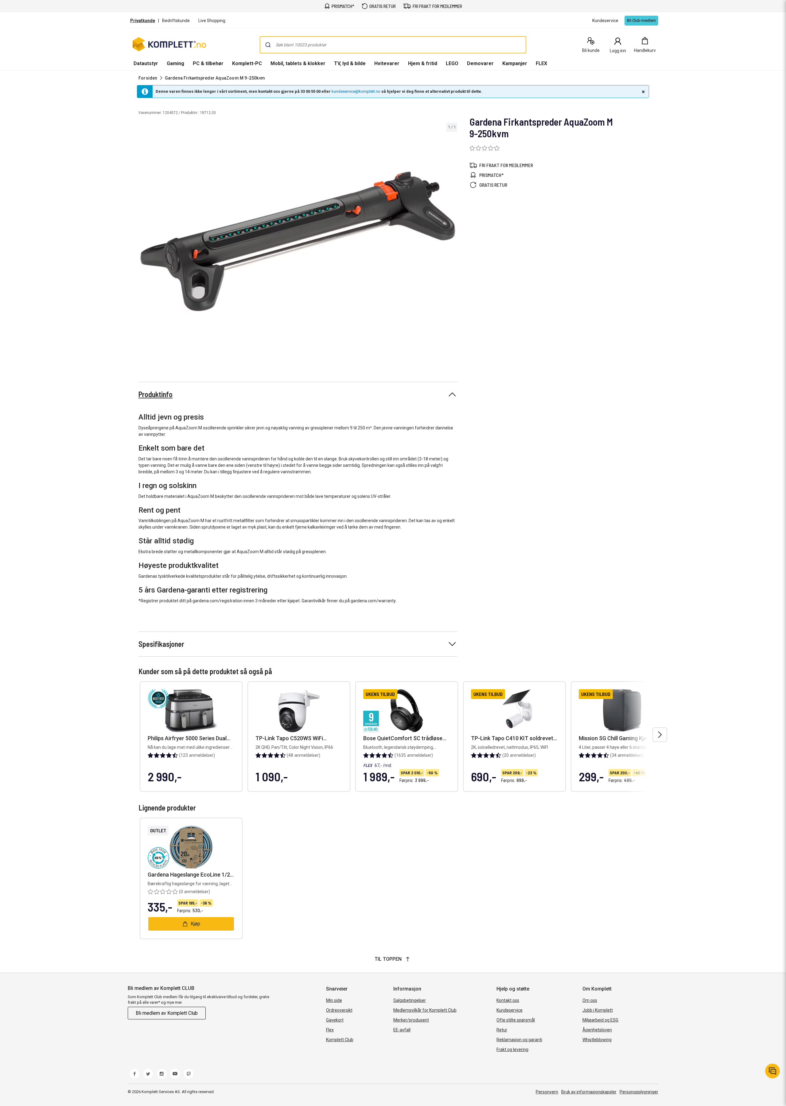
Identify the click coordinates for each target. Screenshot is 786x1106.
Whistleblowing (597, 1039)
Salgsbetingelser (409, 1000)
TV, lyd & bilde (350, 63)
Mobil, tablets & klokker (297, 63)
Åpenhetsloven (597, 1029)
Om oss (589, 1000)
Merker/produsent (411, 1020)
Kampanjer (514, 63)
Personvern (547, 1091)
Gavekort (335, 1020)
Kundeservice (509, 1010)
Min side (334, 1000)
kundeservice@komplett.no (356, 91)
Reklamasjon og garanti (519, 1039)
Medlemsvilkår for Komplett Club (425, 1010)
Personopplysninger (639, 1091)
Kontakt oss (507, 1000)
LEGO (452, 63)
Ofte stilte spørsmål (515, 1020)
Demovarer (480, 63)
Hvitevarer (386, 63)
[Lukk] (642, 91)
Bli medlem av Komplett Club (167, 1013)
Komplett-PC (247, 63)
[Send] (268, 45)
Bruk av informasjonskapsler (589, 1091)
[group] (297, 241)
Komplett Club (339, 1039)
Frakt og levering (512, 1049)
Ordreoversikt (339, 1010)
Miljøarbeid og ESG (600, 1020)
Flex (330, 1029)
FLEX (541, 63)
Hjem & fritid (422, 63)
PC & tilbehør (208, 63)
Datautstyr (146, 63)
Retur (501, 1029)
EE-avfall (402, 1029)
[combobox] (393, 44)
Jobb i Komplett (597, 1010)
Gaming (175, 63)
